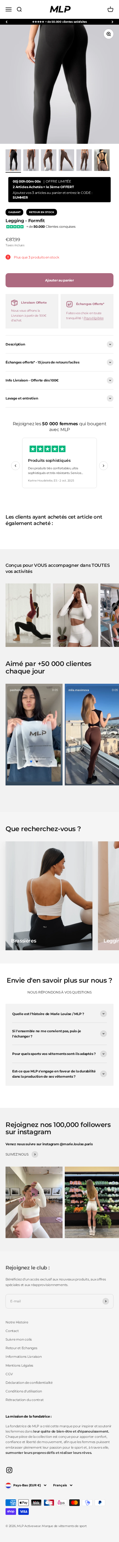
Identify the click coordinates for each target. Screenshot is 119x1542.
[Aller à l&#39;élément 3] (48, 161)
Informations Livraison (24, 1356)
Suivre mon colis (19, 1339)
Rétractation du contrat (24, 1400)
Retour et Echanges (21, 1348)
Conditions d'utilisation (24, 1391)
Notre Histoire (17, 1322)
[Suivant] (112, 21)
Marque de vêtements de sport (64, 1526)
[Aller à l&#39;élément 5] (84, 161)
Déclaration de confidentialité (29, 1382)
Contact (12, 1331)
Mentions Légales (19, 1365)
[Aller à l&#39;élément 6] (102, 161)
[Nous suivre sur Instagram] (9, 1470)
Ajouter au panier (59, 280)
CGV (9, 1374)
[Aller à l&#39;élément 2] (31, 161)
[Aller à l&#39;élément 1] (13, 161)
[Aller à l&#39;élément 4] (66, 161)
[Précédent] (6, 21)
